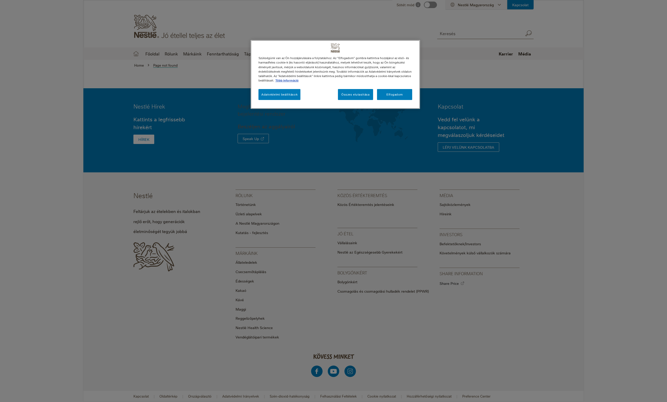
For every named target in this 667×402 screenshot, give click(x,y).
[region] (335, 74)
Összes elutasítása (355, 94)
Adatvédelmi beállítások (279, 94)
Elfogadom (394, 94)
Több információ (287, 80)
